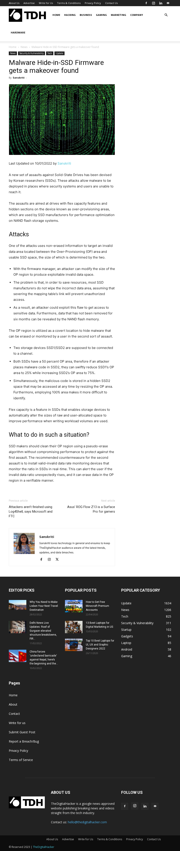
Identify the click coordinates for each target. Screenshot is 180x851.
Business (86, 15)
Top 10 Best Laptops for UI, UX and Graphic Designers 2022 (100, 644)
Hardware (18, 32)
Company (136, 15)
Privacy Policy (93, 3)
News (24, 47)
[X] (58, 559)
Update (59, 53)
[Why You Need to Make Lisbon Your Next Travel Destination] (17, 605)
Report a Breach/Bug (24, 741)
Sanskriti (19, 77)
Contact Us (111, 3)
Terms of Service (21, 760)
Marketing (118, 15)
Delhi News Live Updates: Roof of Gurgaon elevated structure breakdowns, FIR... (43, 630)
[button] (166, 15)
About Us (14, 3)
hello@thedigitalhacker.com (87, 822)
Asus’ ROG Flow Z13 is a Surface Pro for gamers (91, 509)
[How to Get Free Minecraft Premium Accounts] (74, 606)
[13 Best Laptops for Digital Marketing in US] (74, 627)
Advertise (29, 3)
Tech (49, 53)
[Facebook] (146, 3)
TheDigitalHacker (43, 847)
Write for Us (46, 3)
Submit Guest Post (22, 732)
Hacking (70, 15)
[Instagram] (153, 3)
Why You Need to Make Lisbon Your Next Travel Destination (44, 605)
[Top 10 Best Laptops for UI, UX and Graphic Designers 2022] (74, 645)
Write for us (17, 723)
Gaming (101, 15)
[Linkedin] (160, 3)
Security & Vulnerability (31, 53)
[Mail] (168, 3)
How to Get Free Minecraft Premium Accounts (97, 605)
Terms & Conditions (69, 3)
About (13, 704)
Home (56, 15)
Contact (14, 714)
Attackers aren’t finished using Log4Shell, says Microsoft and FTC (30, 511)
